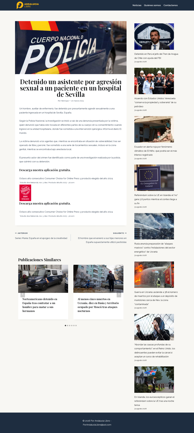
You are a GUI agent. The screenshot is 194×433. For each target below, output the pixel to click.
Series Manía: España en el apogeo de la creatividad (41, 235)
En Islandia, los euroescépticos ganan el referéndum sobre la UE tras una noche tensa (154, 401)
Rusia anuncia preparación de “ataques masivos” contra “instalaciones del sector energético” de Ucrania (154, 247)
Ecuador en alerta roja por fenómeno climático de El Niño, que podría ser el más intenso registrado (155, 150)
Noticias (137, 5)
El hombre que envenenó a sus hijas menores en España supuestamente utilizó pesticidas (102, 238)
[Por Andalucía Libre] (28, 5)
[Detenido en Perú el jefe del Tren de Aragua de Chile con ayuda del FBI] (156, 36)
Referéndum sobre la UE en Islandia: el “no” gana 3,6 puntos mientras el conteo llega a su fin (156, 199)
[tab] (65, 325)
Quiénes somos (152, 5)
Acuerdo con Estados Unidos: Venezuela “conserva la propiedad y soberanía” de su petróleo (155, 102)
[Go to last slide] (22, 294)
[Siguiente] (119, 294)
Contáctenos (171, 5)
